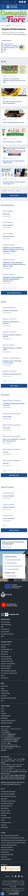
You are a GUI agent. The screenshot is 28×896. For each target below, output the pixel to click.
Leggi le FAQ (4, 798)
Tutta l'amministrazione (14, 293)
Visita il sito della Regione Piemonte (10, 835)
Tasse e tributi (4, 686)
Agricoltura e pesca (5, 644)
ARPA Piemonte (5, 852)
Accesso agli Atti (7, 416)
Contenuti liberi (8, 515)
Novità (5, 76)
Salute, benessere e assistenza (8, 670)
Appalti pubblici (4, 651)
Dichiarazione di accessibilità (8, 794)
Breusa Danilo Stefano (8, 236)
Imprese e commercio (6, 666)
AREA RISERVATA (14, 894)
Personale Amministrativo (7, 634)
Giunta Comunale (8, 211)
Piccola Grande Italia (6, 859)
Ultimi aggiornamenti (6, 822)
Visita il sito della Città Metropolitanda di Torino (12, 838)
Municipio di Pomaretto (9, 507)
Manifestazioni (4, 691)
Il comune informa (5, 693)
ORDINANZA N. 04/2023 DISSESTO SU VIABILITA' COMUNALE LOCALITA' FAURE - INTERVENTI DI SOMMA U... (14, 249)
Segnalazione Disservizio (7, 803)
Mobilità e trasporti (9, 345)
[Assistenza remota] (15, 886)
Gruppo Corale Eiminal (8, 518)
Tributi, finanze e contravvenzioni (9, 673)
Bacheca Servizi (5, 808)
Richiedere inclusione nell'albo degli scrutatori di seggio (12, 362)
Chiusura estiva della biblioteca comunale (13, 122)
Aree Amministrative (6, 624)
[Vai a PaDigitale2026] (14, 614)
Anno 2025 (6, 463)
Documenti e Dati (5, 629)
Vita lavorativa (4, 678)
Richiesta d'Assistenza (6, 806)
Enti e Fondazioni (5, 631)
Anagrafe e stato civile (10, 319)
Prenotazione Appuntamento (8, 801)
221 (18, 190)
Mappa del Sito (4, 827)
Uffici (2, 627)
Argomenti (8, 25)
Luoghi (2, 711)
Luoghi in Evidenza (8, 493)
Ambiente (3, 647)
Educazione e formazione (7, 661)
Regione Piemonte (5, 1)
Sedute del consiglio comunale (8, 698)
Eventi (2, 708)
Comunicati (3, 695)
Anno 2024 (6, 452)
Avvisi (2, 700)
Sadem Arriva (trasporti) (7, 847)
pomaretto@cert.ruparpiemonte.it (12, 738)
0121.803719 (6, 732)
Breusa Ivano (6, 214)
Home (3, 25)
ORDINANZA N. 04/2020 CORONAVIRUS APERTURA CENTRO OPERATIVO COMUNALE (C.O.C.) (13, 279)
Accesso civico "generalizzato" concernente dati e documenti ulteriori (14, 440)
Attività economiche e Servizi (8, 720)
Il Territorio (3, 713)
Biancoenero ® (15, 890)
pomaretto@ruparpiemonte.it (11, 739)
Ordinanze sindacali (9, 245)
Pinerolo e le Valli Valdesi (7, 854)
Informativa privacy (5, 813)
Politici (2, 636)
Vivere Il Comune (14, 530)
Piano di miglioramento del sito (8, 796)
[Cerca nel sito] (24, 6)
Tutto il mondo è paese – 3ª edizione (12, 142)
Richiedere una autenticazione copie (12, 374)
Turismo (3, 675)
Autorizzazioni (4, 654)
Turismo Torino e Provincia (7, 850)
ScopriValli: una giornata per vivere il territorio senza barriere (12, 102)
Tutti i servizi (14, 386)
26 (17, 470)
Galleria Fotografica (5, 715)
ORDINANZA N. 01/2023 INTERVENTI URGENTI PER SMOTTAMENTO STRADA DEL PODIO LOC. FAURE (14, 264)
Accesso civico (6, 428)
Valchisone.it (4, 857)
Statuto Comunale (5, 810)
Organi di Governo (5, 622)
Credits (2, 820)
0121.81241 (6, 731)
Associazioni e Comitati (6, 723)
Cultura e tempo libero (6, 659)
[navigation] (3, 6)
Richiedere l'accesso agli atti (10, 310)
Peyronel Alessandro (8, 225)
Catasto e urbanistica (9, 307)
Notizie (2, 688)
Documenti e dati (14, 475)
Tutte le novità (14, 195)
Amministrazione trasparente (12, 400)
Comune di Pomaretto (8, 496)
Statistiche (3, 825)
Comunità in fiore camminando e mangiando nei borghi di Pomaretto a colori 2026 (11, 46)
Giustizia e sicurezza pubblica (12, 358)
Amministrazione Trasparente (8, 791)
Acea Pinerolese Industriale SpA (9, 845)
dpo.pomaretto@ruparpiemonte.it (12, 784)
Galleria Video (4, 718)
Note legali (3, 815)
